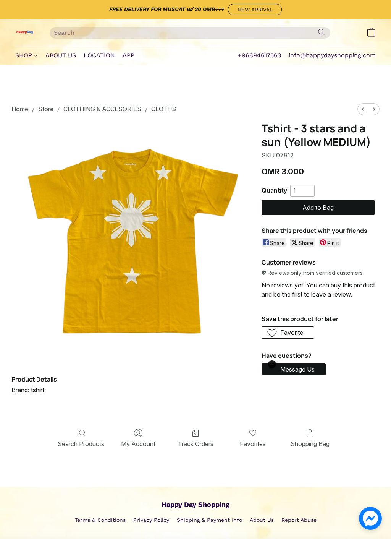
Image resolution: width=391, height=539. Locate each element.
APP (128, 55)
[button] (255, 9)
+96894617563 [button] (259, 55)
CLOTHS (163, 109)
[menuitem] (363, 109)
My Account (138, 444)
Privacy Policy (151, 520)
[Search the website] (321, 32)
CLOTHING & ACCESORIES (102, 109)
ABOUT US (60, 55)
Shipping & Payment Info (209, 520)
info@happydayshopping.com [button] (332, 55)
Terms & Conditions (100, 520)
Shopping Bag (310, 444)
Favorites (253, 444)
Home (19, 109)
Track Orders (195, 444)
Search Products (81, 444)
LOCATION (99, 55)
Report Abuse (299, 520)
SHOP (24, 55)
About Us (262, 520)
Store (45, 109)
